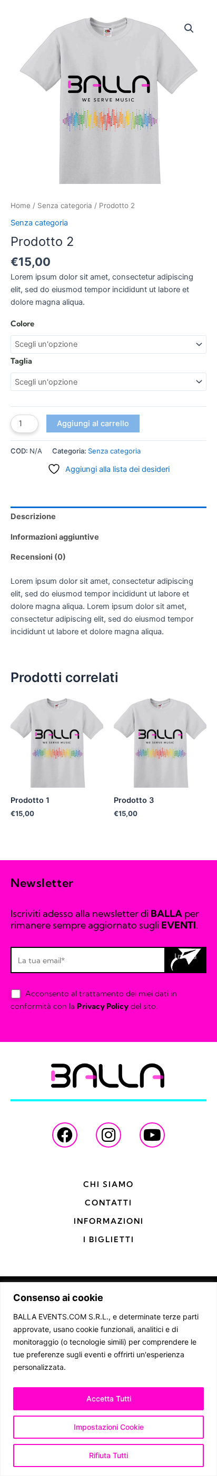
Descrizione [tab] (33, 516)
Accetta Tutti (108, 1398)
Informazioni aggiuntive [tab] (55, 537)
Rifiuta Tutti (108, 1455)
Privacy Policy (103, 1006)
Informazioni (109, 1221)
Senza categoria (64, 205)
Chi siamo (108, 1184)
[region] (108, 1379)
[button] (189, 28)
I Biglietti (108, 1239)
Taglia (21, 361)
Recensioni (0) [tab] (38, 557)
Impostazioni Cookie (109, 1426)
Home (21, 205)
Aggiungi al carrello (93, 423)
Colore (22, 323)
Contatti (108, 1202)
